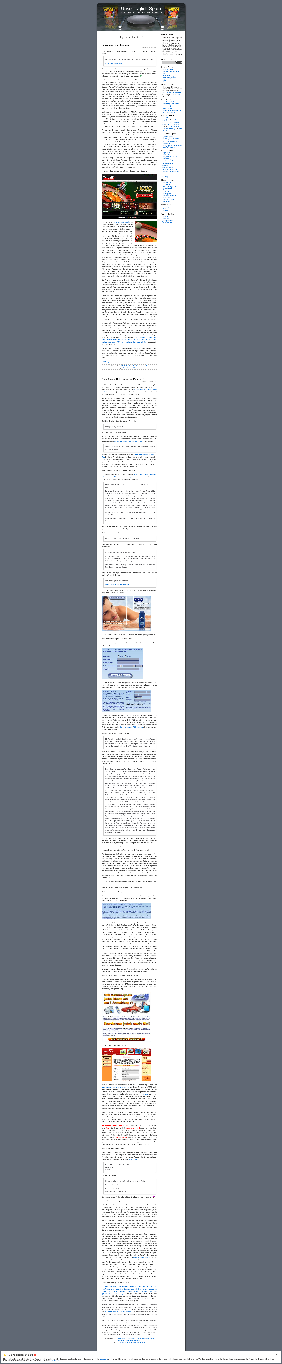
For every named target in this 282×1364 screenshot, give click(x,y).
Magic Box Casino (134, 366)
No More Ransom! (168, 192)
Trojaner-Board (167, 175)
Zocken (129, 368)
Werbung (165, 177)
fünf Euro (178, 93)
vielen (114, 1087)
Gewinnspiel (132, 1339)
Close (277, 1354)
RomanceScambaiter (169, 195)
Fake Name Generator (169, 186)
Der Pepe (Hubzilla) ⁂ (169, 129)
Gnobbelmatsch (167, 167)
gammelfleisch (167, 109)
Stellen (118, 1087)
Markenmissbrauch (143, 1339)
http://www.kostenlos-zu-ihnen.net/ (117, 584)
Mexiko (152, 1339)
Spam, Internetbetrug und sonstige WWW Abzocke (172, 146)
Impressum (166, 75)
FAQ (163, 73)
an (110, 1087)
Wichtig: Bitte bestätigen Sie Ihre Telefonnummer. (171, 111)
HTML (126, 366)
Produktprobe (129, 1340)
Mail (124, 368)
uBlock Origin (56, 1360)
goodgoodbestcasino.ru (113, 63)
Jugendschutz (166, 79)
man (107, 1087)
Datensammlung (122, 1339)
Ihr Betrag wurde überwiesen (116, 45)
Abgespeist (166, 153)
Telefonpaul (166, 201)
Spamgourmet (166, 197)
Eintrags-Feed (166, 218)
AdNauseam (166, 154)
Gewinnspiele (166, 165)
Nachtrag (121, 1340)
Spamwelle (137, 1340)
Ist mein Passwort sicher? (170, 169)
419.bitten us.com (168, 136)
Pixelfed (165, 210)
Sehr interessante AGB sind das (131, 727)
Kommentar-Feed (167, 220)
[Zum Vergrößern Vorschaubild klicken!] (129, 218)
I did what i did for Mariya (170, 142)
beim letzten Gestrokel (122, 222)
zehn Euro (176, 94)
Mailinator (165, 190)
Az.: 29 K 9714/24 (168, 101)
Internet (126, 1087)
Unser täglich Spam (141, 8)
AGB (121, 366)
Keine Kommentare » (139, 1342)
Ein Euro (165, 93)
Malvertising (104, 1359)
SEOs (164, 173)
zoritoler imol (166, 107)
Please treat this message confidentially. (170, 104)
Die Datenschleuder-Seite (170, 71)
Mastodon (165, 209)
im (122, 1087)
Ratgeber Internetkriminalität (171, 171)
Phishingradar (166, 194)
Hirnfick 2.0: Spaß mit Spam (171, 140)
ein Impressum (134, 1159)
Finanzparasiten (167, 163)
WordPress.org (167, 222)
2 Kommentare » (138, 368)
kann (103, 1087)
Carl (163, 123)
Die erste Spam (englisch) (170, 138)
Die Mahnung (143, 1094)
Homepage (165, 207)
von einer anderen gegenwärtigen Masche (129, 441)
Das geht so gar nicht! (169, 162)
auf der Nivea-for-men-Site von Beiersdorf (118, 1312)
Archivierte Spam (167, 69)
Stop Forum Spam (168, 199)
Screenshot (144, 366)
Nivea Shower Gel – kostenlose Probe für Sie (124, 379)
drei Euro (172, 93)
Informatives (124, 1342)
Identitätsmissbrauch (140, 1257)
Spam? (164, 81)
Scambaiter (166, 143)
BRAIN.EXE (166, 184)
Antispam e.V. (167, 182)
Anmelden (165, 216)
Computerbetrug (167, 160)
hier (126, 392)
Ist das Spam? (167, 188)
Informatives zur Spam (169, 77)
